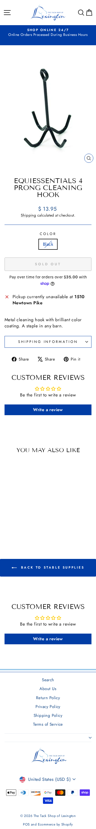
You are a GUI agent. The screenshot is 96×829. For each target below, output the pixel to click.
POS (26, 824)
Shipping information (48, 341)
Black (48, 244)
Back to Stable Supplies (51, 567)
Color (48, 234)
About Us (47, 689)
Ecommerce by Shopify (55, 824)
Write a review (48, 410)
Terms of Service (48, 724)
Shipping (28, 215)
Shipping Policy (48, 715)
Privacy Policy (48, 707)
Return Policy (48, 698)
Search (48, 680)
